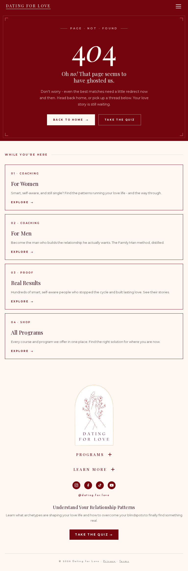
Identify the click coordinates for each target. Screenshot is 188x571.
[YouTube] (112, 485)
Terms (124, 561)
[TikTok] (100, 485)
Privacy (109, 561)
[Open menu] (178, 6)
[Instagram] (76, 485)
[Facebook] (88, 485)
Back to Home (71, 119)
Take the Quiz (120, 119)
